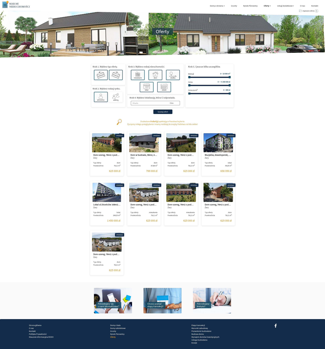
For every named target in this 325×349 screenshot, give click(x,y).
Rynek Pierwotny (250, 5)
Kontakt (314, 5)
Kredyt (194, 342)
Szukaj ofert (163, 111)
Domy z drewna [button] (216, 5)
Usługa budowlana (199, 340)
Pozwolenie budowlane (201, 331)
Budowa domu (197, 334)
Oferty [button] (267, 5)
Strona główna (35, 325)
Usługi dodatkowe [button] (284, 5)
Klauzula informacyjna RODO (41, 337)
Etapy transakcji (198, 325)
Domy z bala (115, 325)
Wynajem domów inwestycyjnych (205, 337)
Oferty (113, 337)
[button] (174, 103)
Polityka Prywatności (38, 334)
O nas (302, 5)
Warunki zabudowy (199, 328)
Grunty (234, 5)
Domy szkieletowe (118, 328)
